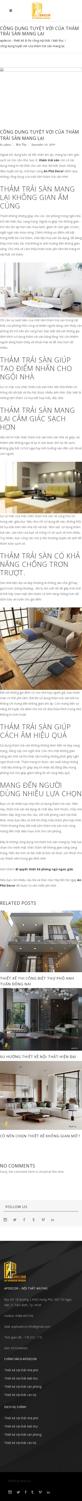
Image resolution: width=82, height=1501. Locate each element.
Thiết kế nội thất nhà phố (21, 1370)
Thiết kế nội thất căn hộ (20, 1395)
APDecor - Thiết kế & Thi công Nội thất (25, 40)
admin (7, 144)
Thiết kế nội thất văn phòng (22, 1387)
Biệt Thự (58, 40)
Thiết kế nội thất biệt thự (21, 1378)
